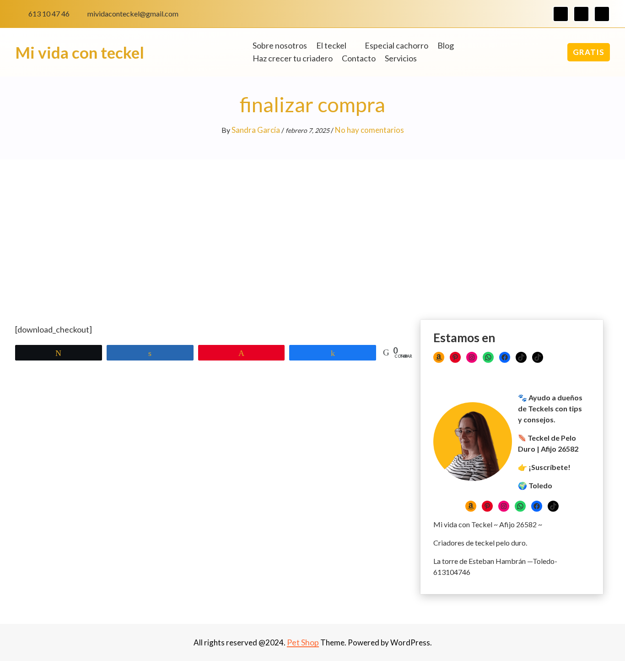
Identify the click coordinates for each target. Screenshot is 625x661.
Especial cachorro (396, 45)
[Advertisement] (312, 228)
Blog (445, 45)
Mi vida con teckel (79, 52)
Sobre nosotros (280, 45)
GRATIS (588, 52)
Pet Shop (303, 642)
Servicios (401, 58)
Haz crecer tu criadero (293, 58)
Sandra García (256, 130)
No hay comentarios (369, 130)
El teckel (331, 45)
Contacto (359, 58)
